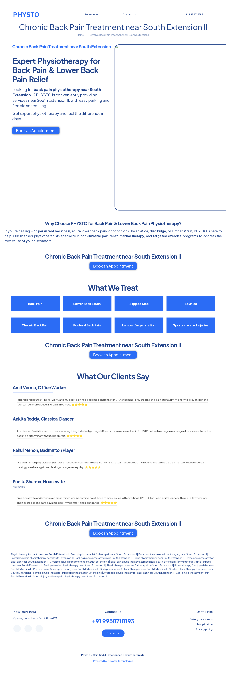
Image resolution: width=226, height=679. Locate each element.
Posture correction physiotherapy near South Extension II (65, 569)
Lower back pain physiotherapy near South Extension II (42, 558)
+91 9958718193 (113, 621)
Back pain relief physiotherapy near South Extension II (74, 565)
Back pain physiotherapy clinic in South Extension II (103, 558)
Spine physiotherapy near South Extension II (159, 558)
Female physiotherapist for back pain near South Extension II (67, 572)
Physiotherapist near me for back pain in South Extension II (140, 565)
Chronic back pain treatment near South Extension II (79, 561)
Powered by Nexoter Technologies (113, 661)
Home (80, 34)
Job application (204, 624)
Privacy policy (204, 629)
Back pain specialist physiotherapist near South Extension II (133, 569)
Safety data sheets (201, 619)
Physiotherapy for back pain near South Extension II (40, 554)
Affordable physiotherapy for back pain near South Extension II (138, 572)
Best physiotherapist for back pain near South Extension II (104, 554)
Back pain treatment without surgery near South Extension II (172, 554)
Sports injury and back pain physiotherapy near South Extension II (70, 576)
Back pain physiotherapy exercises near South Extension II (143, 561)
